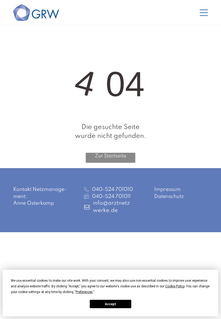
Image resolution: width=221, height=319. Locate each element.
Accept (110, 304)
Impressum (167, 189)
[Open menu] (204, 13)
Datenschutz (169, 196)
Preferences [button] (84, 292)
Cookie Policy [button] (174, 286)
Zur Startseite (110, 156)
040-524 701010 (112, 189)
